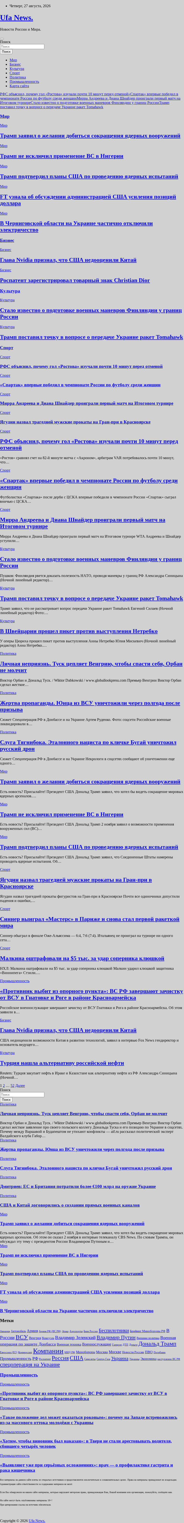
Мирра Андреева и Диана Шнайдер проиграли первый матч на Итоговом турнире (86, 403)
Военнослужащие (96, 1344)
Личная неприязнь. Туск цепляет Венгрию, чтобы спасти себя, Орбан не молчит (83, 1113)
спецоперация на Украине (30, 1364)
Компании (48, 1351)
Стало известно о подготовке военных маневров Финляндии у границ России (95, 103)
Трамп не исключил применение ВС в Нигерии (61, 156)
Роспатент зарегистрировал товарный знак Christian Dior (75, 280)
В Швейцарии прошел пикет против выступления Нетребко (79, 631)
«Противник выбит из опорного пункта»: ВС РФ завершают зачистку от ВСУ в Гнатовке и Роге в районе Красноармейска (91, 994)
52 (12, 1086)
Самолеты (90, 1359)
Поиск (5, 42)
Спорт (15, 73)
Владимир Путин (116, 1337)
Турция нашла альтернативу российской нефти (62, 1063)
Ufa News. (16, 17)
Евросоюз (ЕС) (8, 1352)
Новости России (133, 1352)
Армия (32, 1331)
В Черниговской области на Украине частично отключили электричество (77, 1310)
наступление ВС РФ (168, 1359)
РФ (35, 1358)
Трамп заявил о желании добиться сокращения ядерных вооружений (90, 135)
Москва (102, 1352)
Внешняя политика (148, 1338)
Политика (18, 77)
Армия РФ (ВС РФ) (50, 1331)
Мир (13, 60)
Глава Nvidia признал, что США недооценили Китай (68, 260)
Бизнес (15, 64)
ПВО (149, 1352)
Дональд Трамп (157, 1343)
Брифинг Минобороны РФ (147, 1331)
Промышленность (24, 82)
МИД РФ (69, 1352)
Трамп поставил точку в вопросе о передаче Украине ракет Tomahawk (84, 105)
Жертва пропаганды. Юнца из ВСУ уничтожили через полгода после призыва (82, 1149)
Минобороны (85, 1352)
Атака (65, 1331)
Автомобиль (18, 1331)
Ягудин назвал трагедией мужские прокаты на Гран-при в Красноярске (75, 421)
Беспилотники (114, 1330)
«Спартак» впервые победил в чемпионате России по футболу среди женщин (80, 384)
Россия (60, 1358)
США (76, 1358)
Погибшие (160, 1352)
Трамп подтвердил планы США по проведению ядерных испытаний (89, 176)
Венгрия (35, 1338)
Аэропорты (76, 1331)
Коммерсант (25, 1352)
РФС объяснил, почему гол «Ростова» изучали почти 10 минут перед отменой (64, 94)
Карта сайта (19, 86)
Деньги (133, 1344)
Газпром (117, 1344)
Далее (20, 1086)
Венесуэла (48, 1338)
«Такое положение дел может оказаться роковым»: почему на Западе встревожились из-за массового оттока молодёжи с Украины (88, 1420)
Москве (115, 1352)
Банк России (91, 1331)
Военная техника (69, 1344)
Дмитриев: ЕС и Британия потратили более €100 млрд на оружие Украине (78, 1186)
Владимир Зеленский (75, 1337)
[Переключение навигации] (2, 39)
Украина (119, 1358)
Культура (17, 69)
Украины (134, 1359)
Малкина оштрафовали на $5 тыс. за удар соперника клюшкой (82, 958)
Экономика (148, 1359)
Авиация (5, 1331)
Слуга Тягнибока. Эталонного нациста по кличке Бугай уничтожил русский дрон (86, 1167)
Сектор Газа (103, 1359)
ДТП (125, 1344)
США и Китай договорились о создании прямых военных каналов (70, 1205)
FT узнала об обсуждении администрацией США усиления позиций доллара (80, 1292)
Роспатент (45, 1359)
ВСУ (22, 1337)
